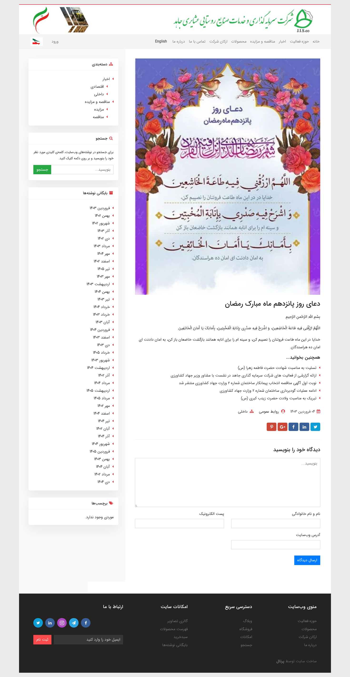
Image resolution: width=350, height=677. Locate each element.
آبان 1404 (103, 467)
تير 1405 (103, 269)
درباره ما (178, 41)
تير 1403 (103, 299)
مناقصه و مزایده (262, 41)
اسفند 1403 (101, 337)
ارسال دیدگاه (307, 560)
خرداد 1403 (101, 315)
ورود (55, 41)
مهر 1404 (103, 254)
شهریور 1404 (101, 444)
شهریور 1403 (100, 360)
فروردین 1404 (100, 330)
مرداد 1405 (102, 398)
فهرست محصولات (174, 629)
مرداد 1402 (102, 474)
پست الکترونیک (211, 514)
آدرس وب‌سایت (308, 535)
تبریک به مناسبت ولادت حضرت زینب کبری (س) (278, 398)
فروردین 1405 (100, 452)
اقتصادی (97, 87)
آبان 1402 (103, 429)
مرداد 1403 (102, 246)
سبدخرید (181, 637)
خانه (316, 41)
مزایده (99, 109)
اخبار (282, 41)
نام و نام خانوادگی (306, 514)
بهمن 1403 (102, 459)
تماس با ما (197, 41)
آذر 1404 (104, 436)
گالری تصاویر (177, 621)
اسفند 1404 (101, 413)
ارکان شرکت (218, 41)
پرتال (280, 661)
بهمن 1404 (102, 292)
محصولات (238, 41)
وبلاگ (247, 621)
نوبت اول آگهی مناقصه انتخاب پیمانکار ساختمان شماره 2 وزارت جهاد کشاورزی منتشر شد (247, 383)
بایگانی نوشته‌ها (175, 645)
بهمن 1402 (102, 216)
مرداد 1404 (102, 383)
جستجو (42, 170)
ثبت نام (42, 640)
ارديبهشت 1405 (98, 391)
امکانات (246, 637)
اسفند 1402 (102, 261)
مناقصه (98, 117)
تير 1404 (104, 421)
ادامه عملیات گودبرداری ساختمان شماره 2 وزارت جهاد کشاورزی (268, 391)
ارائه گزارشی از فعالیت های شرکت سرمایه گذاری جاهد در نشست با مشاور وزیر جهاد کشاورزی (243, 375)
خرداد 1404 (101, 307)
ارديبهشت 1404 (98, 368)
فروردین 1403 (100, 208)
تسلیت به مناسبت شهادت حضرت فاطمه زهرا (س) (277, 368)
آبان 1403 (102, 322)
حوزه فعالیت (299, 41)
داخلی (243, 412)
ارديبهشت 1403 (98, 284)
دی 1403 (103, 345)
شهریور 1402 (101, 223)
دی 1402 (104, 239)
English (161, 41)
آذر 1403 (103, 231)
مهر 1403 (103, 277)
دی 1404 (103, 482)
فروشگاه (246, 629)
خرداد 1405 (101, 353)
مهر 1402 (103, 406)
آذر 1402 (104, 375)
